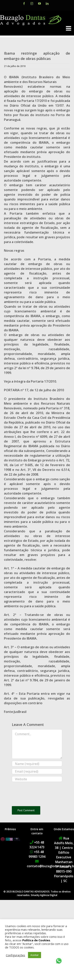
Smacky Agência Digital (44, 895)
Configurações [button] (15, 955)
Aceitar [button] (34, 955)
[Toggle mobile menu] (69, 28)
